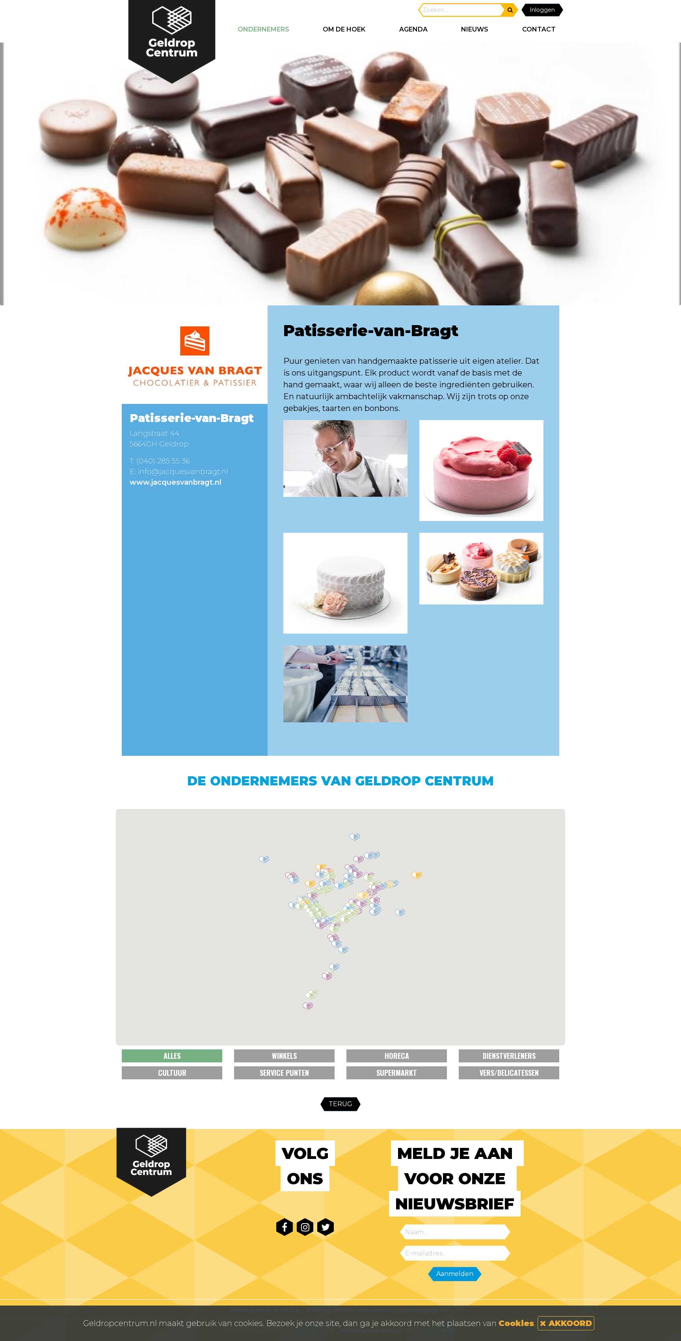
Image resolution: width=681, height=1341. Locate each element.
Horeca (397, 1056)
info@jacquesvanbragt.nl (183, 471)
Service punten (284, 1073)
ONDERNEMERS (263, 29)
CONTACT (539, 29)
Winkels (284, 1056)
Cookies (516, 1323)
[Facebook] (284, 1227)
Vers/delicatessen (509, 1073)
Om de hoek (344, 29)
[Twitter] (325, 1227)
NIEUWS (474, 29)
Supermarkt (396, 1073)
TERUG (340, 1104)
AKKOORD (569, 1323)
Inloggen (542, 9)
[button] (334, 967)
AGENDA (413, 29)
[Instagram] (305, 1227)
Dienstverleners (509, 1056)
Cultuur (172, 1073)
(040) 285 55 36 (163, 461)
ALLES (172, 1056)
